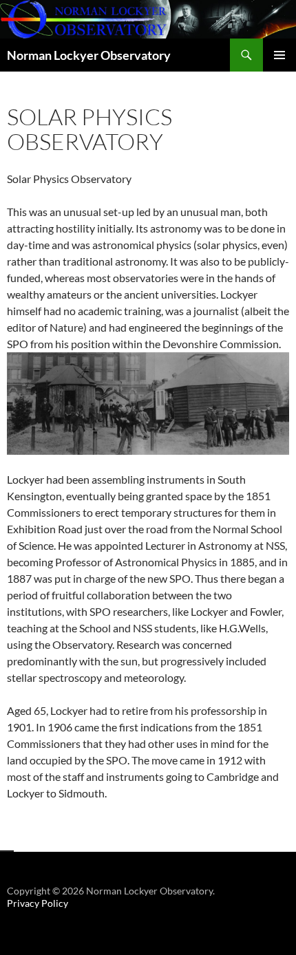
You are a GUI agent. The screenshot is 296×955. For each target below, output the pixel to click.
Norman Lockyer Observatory (89, 55)
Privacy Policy (37, 903)
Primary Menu (279, 55)
